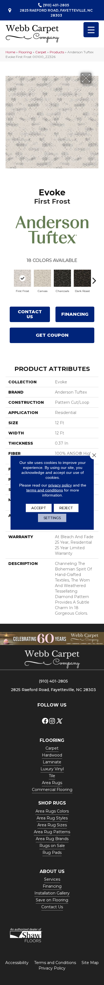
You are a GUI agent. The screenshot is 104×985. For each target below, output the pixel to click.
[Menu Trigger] (91, 29)
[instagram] (52, 721)
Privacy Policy (52, 968)
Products (57, 52)
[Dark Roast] (82, 278)
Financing (74, 314)
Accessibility (17, 962)
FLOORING (52, 740)
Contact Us (30, 314)
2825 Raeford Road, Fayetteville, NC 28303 (56, 12)
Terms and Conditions (55, 962)
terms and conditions (44, 490)
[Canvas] (42, 278)
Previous (10, 277)
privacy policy (60, 485)
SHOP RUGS (52, 803)
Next (94, 277)
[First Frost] (22, 278)
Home (10, 52)
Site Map (90, 962)
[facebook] (45, 721)
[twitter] (59, 721)
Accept (38, 508)
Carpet (40, 52)
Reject (66, 508)
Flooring (25, 52)
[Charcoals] (62, 278)
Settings (52, 518)
